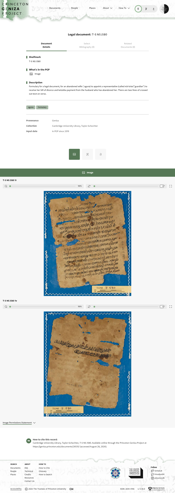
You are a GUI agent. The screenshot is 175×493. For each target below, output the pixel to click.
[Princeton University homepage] (156, 489)
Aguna (30, 107)
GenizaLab (158, 471)
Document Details (46, 45)
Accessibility (15, 489)
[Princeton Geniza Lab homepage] (117, 473)
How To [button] (122, 8)
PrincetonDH (159, 474)
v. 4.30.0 (141, 489)
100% (80, 186)
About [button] (106, 8)
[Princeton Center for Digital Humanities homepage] (138, 473)
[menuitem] (52, 9)
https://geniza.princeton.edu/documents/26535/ (56, 446)
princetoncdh (159, 478)
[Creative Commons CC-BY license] (71, 489)
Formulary (42, 107)
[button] (16, 10)
